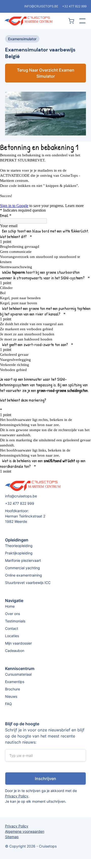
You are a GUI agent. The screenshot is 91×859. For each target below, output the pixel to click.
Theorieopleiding (19, 545)
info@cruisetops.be (41, 6)
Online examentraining (23, 575)
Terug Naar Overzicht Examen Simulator (45, 73)
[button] (81, 21)
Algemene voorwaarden (24, 831)
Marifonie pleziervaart (23, 560)
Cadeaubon (14, 650)
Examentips (14, 681)
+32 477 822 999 (74, 6)
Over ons (12, 613)
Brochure (12, 689)
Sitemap (12, 837)
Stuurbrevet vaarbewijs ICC (28, 582)
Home (10, 606)
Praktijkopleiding (19, 553)
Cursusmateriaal (18, 674)
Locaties (12, 636)
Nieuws (11, 696)
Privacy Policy (16, 796)
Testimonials (15, 621)
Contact (11, 628)
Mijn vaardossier (18, 643)
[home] (35, 21)
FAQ (8, 704)
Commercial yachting (22, 568)
